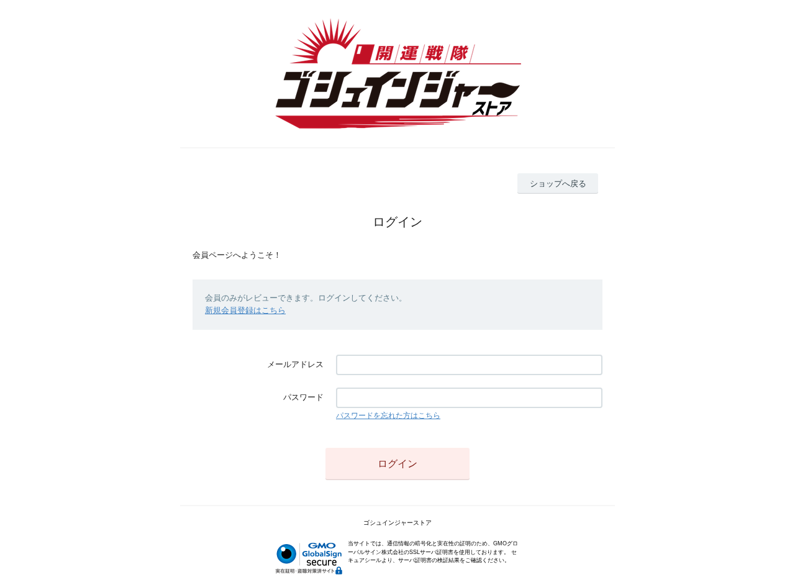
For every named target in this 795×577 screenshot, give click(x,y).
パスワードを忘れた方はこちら (388, 415)
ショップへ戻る (558, 183)
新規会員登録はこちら (245, 310)
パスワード (303, 397)
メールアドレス (295, 364)
